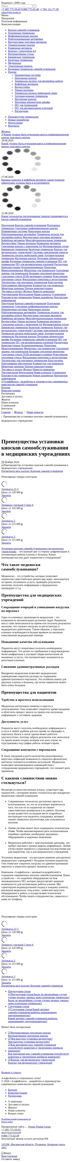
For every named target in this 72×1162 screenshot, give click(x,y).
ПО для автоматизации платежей (34, 108)
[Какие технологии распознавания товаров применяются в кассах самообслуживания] (21, 210)
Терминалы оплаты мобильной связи (36, 93)
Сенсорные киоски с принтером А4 (21, 246)
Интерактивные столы (21, 54)
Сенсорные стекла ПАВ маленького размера (26, 276)
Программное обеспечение (16, 285)
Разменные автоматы (20, 48)
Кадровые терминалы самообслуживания (31, 69)
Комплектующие (11, 267)
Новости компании (44, 291)
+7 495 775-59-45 (11, 9)
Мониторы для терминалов (39, 270)
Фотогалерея (15, 122)
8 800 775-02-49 (30, 9)
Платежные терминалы (21, 33)
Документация (9, 294)
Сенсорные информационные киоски (36, 228)
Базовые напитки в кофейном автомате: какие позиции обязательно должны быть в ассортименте (32, 181)
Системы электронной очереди (50, 252)
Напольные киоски (26, 78)
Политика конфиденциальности (16, 1119)
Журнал (5, 131)
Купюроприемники (32, 267)
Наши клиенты (42, 294)
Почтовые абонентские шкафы (32, 102)
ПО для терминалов (26, 105)
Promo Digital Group (39, 1126)
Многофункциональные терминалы (45, 240)
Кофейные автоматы (26, 84)
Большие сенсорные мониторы (46, 273)
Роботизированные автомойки (25, 39)
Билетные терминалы (20, 60)
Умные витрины (24, 90)
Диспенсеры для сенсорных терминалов (24, 282)
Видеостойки (22, 87)
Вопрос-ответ (16, 1113)
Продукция (7, 225)
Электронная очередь (20, 66)
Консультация (9, 1156)
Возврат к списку (11, 1072)
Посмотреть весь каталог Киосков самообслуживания (32, 471)
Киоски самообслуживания (23, 30)
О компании (59, 294)
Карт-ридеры (55, 282)
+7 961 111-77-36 (49, 9)
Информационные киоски (23, 36)
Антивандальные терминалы (31, 96)
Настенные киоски (25, 99)
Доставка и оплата (11, 291)
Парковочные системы (28, 75)
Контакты (13, 125)
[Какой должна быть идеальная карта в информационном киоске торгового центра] (36, 137)
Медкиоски (14, 63)
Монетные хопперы (12, 288)
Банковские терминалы (21, 57)
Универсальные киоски (21, 45)
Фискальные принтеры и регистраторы (44, 279)
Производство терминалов (23, 116)
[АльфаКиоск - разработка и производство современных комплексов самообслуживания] (36, 384)
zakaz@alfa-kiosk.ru (11, 12)
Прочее (12, 72)
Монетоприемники (12, 270)
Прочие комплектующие (39, 288)
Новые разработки (18, 119)
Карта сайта (7, 1121)
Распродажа (21, 111)
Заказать (6, 495)
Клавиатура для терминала (48, 285)
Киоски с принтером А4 (22, 51)
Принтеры (50, 267)
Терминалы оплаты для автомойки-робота (39, 81)
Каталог (6, 387)
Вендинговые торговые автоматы (27, 42)
